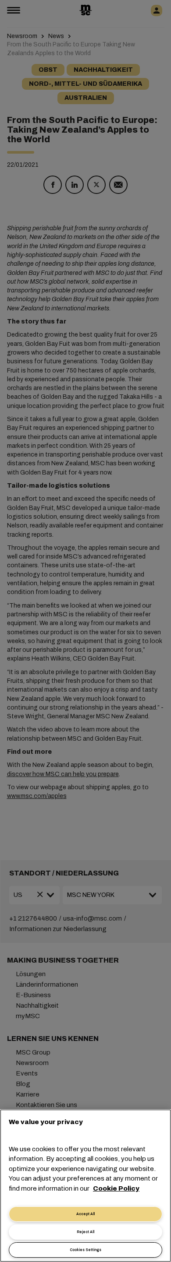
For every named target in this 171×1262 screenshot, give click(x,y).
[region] (85, 1185)
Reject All (85, 1232)
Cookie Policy (116, 1188)
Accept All (85, 1214)
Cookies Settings (85, 1250)
